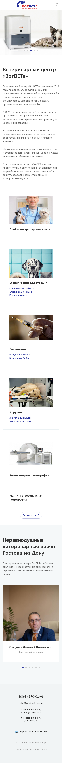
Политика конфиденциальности (31, 749)
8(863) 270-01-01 (31, 696)
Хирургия (16, 412)
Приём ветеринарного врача (29, 229)
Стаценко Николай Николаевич (31, 647)
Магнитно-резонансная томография (25, 497)
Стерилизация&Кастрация (28, 283)
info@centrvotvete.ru (31, 703)
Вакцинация (18, 349)
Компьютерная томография (29, 475)
